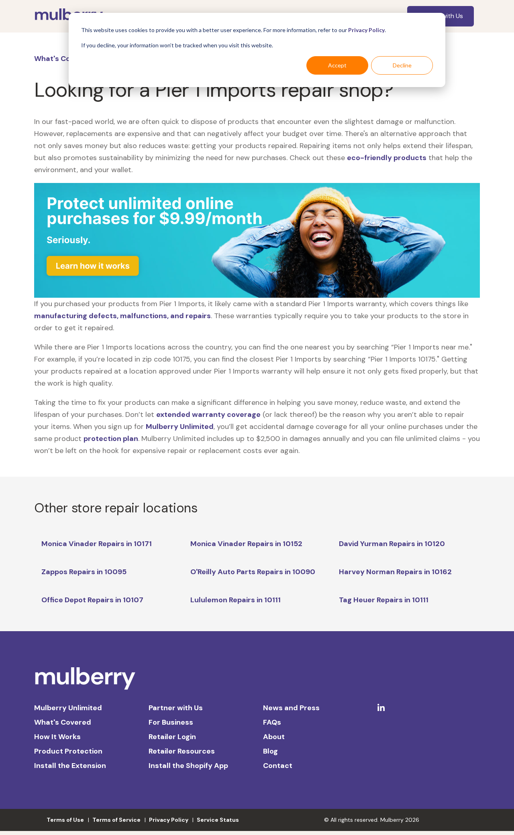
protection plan (111, 438)
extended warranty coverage (208, 414)
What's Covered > (65, 58)
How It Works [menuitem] (57, 737)
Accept (337, 65)
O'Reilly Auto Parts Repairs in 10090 (252, 572)
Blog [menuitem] (270, 751)
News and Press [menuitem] (291, 708)
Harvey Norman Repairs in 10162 (395, 572)
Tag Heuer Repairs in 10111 (383, 600)
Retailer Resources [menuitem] (182, 751)
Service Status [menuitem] (218, 819)
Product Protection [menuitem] (68, 751)
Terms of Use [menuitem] (65, 819)
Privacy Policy (366, 29)
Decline (402, 65)
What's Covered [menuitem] (62, 722)
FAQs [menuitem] (272, 722)
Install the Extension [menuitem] (70, 765)
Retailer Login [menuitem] (172, 737)
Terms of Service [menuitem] (116, 819)
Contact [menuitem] (277, 765)
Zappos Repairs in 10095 (83, 572)
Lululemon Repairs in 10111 (235, 600)
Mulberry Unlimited (180, 426)
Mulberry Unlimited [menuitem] (68, 708)
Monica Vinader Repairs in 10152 (246, 544)
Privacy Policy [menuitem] (168, 819)
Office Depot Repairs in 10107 (92, 600)
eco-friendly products (386, 158)
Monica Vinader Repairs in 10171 (96, 544)
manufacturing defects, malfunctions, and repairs (122, 316)
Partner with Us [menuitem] (176, 708)
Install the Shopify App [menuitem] (188, 765)
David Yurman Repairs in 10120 (392, 544)
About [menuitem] (274, 737)
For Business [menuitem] (171, 722)
